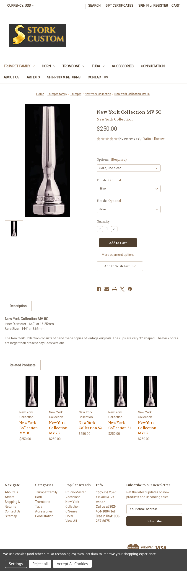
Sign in (143, 5)
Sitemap (11, 516)
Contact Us (98, 77)
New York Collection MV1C (147, 427)
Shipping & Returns (64, 77)
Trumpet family (17, 66)
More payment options (118, 254)
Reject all (40, 563)
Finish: (109, 180)
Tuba (96, 66)
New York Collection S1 (119, 425)
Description (18, 306)
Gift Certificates (119, 5)
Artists (33, 77)
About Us (11, 77)
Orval (69, 516)
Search (94, 5)
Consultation (153, 66)
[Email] (106, 289)
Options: (112, 159)
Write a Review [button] (154, 139)
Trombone (71, 66)
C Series (71, 511)
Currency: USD (19, 5)
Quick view (32, 385)
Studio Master (75, 492)
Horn (46, 66)
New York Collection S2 (90, 425)
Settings (16, 563)
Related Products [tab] (23, 365)
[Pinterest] (130, 289)
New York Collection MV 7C (58, 427)
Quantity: (103, 221)
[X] (122, 289)
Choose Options (32, 396)
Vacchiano (73, 497)
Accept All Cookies (72, 563)
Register (160, 5)
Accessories (123, 66)
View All (71, 521)
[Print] (114, 289)
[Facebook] (99, 289)
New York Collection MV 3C (28, 427)
